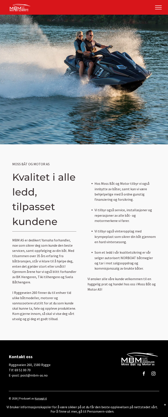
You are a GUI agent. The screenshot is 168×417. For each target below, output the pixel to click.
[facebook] (144, 374)
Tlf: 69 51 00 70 (20, 370)
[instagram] (153, 374)
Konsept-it (41, 398)
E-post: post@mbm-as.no (28, 375)
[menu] (158, 7)
